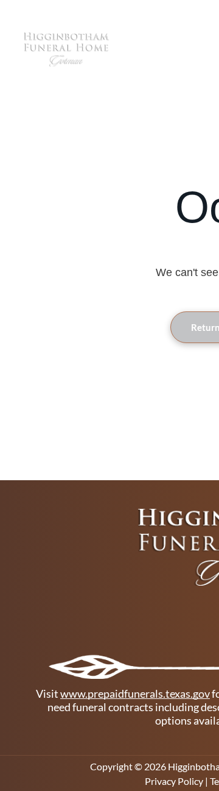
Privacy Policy (174, 781)
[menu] (201, 30)
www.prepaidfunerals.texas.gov (135, 693)
